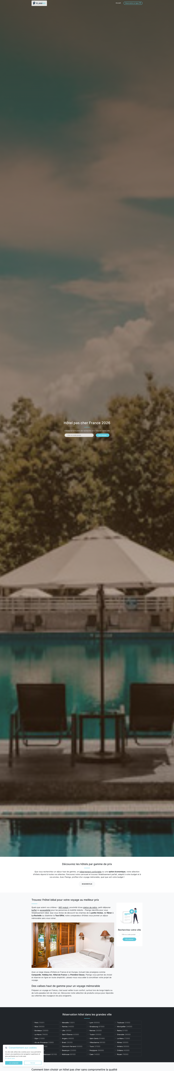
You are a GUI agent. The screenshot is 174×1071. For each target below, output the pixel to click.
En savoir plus (10, 1058)
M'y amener (103, 435)
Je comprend (13, 1063)
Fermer (32, 1063)
